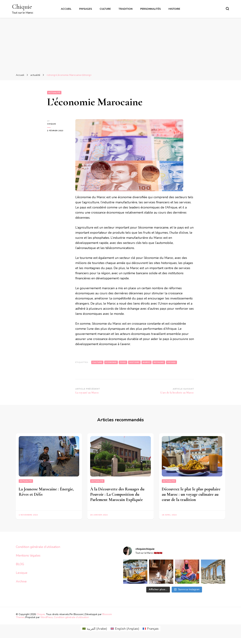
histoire (134, 362)
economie (111, 362)
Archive (21, 581)
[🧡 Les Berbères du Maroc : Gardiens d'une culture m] (161, 572)
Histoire (174, 9)
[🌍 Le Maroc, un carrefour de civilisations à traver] (213, 572)
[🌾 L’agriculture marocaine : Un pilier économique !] (187, 572)
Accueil (66, 9)
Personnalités (150, 9)
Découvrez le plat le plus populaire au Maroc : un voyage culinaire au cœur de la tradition (191, 494)
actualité (54, 92)
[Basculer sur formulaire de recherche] (227, 8)
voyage (171, 362)
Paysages (85, 9)
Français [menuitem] (153, 629)
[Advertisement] (120, 44)
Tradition (125, 9)
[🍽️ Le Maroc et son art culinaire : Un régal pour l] (135, 572)
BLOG (20, 564)
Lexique (21, 573)
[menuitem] (95, 628)
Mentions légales (28, 555)
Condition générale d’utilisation (38, 547)
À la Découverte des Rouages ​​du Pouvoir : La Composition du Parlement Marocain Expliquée (117, 494)
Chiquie (22, 6)
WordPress (46, 617)
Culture (105, 9)
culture (97, 362)
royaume (159, 362)
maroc (146, 362)
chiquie (51, 124)
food (123, 362)
